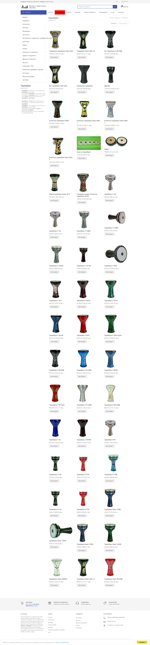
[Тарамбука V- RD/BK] (89, 428)
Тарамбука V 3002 (110, 266)
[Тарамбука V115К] (89, 497)
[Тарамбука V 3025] (89, 323)
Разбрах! (142, 642)
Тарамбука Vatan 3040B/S (58, 579)
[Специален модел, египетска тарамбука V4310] (89, 182)
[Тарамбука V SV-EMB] (89, 393)
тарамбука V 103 (110, 194)
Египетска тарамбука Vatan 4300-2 (116, 122)
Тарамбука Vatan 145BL (85, 544)
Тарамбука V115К (83, 509)
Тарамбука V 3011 (55, 300)
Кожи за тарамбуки (84, 152)
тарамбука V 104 (55, 231)
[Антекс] (34, 6)
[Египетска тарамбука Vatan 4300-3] (61, 145)
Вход (117, 1)
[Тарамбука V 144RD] (116, 218)
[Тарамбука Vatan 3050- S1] (89, 567)
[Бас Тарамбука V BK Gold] (61, 74)
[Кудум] (116, 141)
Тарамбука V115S (55, 509)
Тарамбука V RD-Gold (56, 405)
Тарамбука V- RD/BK (84, 440)
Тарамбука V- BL (55, 440)
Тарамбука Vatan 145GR (112, 544)
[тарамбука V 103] (116, 182)
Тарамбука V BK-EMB (56, 370)
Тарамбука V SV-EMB (84, 405)
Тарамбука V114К (83, 474)
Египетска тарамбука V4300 (59, 121)
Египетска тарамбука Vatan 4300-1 (88, 122)
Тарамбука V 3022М (56, 335)
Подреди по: (114, 23)
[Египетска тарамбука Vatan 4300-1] (89, 109)
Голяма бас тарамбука (85, 86)
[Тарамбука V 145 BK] (61, 254)
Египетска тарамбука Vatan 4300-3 (61, 158)
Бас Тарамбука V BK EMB (113, 51)
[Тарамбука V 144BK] (89, 219)
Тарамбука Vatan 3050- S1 (86, 579)
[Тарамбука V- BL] (61, 428)
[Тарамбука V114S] (61, 462)
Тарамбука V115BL (111, 474)
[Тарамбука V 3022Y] (116, 289)
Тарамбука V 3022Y (111, 300)
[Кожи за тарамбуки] (89, 143)
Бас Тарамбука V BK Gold (58, 86)
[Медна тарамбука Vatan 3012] (61, 182)
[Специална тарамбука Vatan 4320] (61, 39)
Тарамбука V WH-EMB (112, 405)
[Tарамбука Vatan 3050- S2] (89, 39)
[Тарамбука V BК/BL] (116, 358)
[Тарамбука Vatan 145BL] (89, 532)
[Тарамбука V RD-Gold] (61, 393)
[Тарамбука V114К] (89, 462)
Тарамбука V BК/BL (111, 370)
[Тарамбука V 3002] (116, 254)
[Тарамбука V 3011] (61, 289)
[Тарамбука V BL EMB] (89, 358)
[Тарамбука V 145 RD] (89, 254)
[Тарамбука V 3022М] (61, 323)
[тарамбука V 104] (61, 219)
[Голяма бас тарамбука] (89, 74)
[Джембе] (116, 74)
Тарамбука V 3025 (83, 335)
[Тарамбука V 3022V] (89, 289)
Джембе (107, 86)
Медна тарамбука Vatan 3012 (59, 194)
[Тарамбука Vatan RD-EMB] (116, 567)
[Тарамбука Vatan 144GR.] (61, 531)
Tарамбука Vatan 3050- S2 (86, 51)
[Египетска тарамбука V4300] (61, 109)
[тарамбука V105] (116, 428)
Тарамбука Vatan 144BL (112, 509)
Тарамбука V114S (55, 474)
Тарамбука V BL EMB (84, 370)
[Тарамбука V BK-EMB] (61, 358)
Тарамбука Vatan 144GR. (57, 541)
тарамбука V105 (110, 440)
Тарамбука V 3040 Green (113, 335)
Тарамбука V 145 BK (56, 266)
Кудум (106, 149)
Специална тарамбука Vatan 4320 (61, 51)
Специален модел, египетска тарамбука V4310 (87, 195)
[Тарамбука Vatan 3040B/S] (61, 567)
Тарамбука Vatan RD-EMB (113, 579)
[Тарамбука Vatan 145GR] (116, 532)
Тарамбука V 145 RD (84, 266)
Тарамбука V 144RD (111, 228)
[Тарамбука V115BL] (116, 462)
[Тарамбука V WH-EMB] (116, 393)
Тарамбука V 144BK (84, 231)
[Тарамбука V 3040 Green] (116, 323)
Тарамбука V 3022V (83, 300)
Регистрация (124, 1)
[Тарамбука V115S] (61, 497)
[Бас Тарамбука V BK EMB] (116, 39)
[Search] (115, 6)
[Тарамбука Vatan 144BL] (116, 497)
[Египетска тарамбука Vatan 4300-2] (116, 109)
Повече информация (62, 642)
